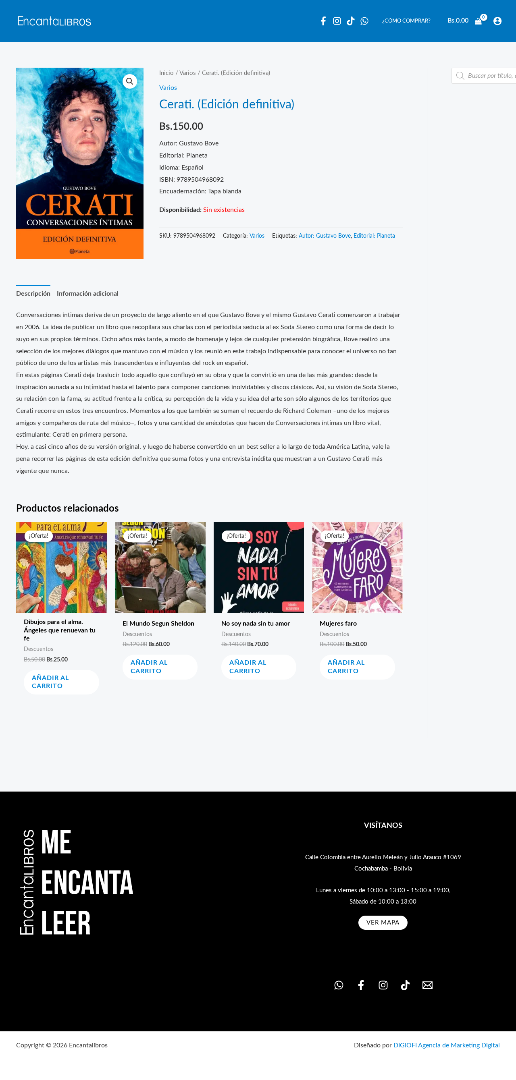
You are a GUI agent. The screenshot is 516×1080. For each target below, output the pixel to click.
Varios (187, 73)
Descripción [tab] (33, 293)
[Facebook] (323, 21)
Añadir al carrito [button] (50, 682)
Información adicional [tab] (88, 293)
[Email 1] (427, 985)
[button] (130, 81)
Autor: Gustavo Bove (325, 236)
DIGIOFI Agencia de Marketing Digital (446, 1045)
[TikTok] (405, 985)
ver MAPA (382, 923)
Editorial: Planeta (374, 236)
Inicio (166, 73)
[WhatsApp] (364, 21)
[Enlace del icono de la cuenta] (497, 21)
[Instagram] (337, 21)
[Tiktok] (350, 21)
